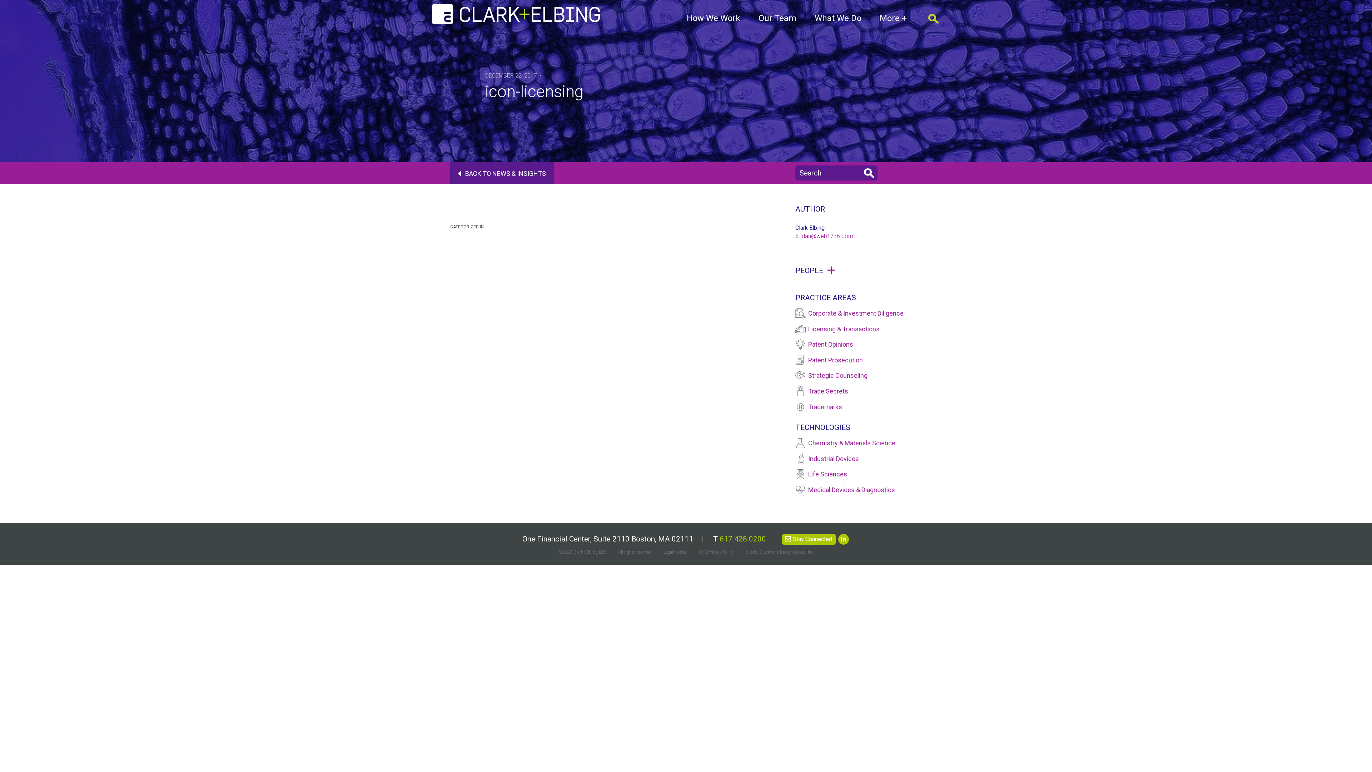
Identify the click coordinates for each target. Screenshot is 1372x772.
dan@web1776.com (827, 236)
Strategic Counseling (838, 375)
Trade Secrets (828, 391)
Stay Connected (812, 539)
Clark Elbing (810, 227)
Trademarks (825, 407)
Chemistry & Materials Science (851, 443)
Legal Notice (674, 552)
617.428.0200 (743, 539)
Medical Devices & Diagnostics (851, 490)
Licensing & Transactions (844, 329)
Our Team (777, 18)
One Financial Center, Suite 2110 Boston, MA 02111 (607, 539)
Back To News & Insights (505, 173)
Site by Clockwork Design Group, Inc (780, 552)
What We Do (838, 18)
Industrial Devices (833, 458)
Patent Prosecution (835, 360)
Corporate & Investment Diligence (856, 313)
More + (893, 18)
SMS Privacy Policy (716, 552)
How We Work (713, 18)
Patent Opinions (830, 344)
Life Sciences (827, 474)
